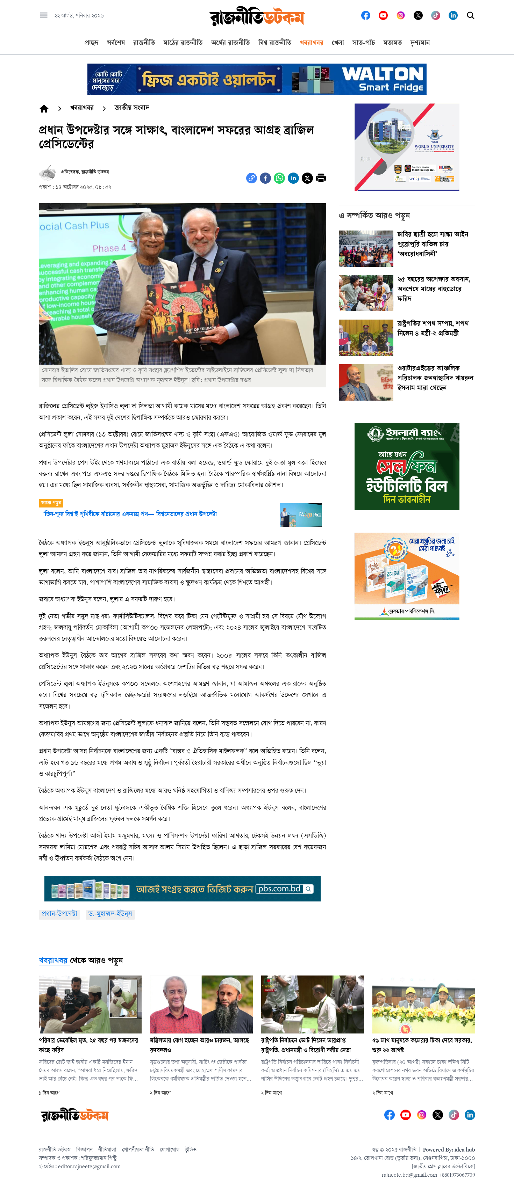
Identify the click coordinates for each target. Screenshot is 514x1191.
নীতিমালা (107, 1150)
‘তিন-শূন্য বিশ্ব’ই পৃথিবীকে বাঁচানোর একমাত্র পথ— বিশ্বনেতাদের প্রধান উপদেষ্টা (130, 514)
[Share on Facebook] (265, 178)
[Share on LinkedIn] (293, 178)
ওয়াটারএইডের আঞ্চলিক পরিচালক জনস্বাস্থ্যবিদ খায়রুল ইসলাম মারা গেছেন (435, 379)
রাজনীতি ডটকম (55, 1150)
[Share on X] (307, 178)
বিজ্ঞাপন (84, 1150)
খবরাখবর (53, 961)
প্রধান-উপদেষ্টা (59, 914)
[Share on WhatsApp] (279, 178)
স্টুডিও (191, 1150)
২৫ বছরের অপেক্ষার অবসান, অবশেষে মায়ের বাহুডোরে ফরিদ (434, 290)
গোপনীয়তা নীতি (138, 1150)
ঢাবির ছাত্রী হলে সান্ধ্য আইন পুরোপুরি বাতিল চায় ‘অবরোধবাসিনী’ (433, 245)
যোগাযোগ (169, 1150)
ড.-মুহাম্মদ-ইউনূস (110, 914)
